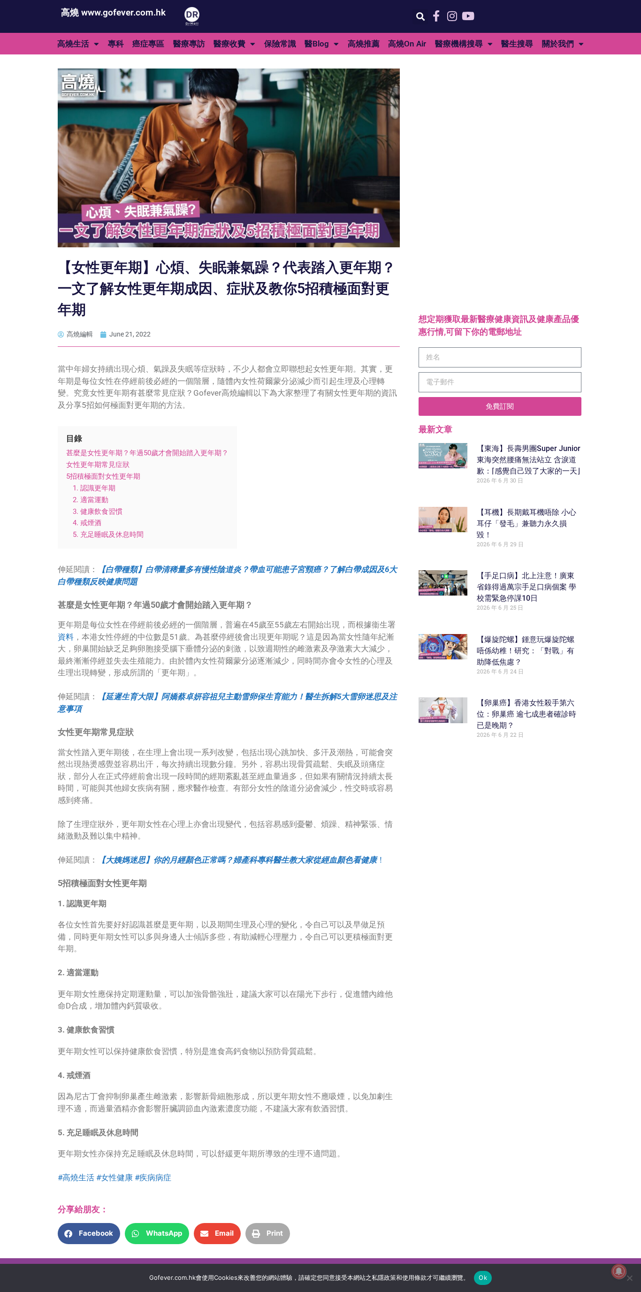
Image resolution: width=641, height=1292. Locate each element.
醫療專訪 (189, 43)
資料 (66, 637)
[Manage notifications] (618, 1271)
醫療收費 (229, 43)
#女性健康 (114, 1177)
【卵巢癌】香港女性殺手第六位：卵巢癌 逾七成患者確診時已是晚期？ (526, 714)
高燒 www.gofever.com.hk (113, 12)
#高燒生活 (76, 1177)
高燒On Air (407, 43)
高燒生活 (73, 43)
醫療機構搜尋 (459, 43)
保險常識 (280, 43)
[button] (420, 16)
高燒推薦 (364, 43)
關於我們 (558, 43)
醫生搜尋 (517, 43)
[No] (629, 1278)
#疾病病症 (153, 1177)
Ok (483, 1277)
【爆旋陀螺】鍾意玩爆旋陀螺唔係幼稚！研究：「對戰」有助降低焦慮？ (525, 650)
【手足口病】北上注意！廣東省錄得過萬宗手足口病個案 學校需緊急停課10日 (526, 587)
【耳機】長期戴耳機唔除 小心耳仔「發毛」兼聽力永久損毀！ (526, 523)
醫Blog (317, 43)
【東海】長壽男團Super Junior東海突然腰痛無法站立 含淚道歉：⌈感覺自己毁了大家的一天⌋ (528, 459)
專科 (116, 43)
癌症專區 (148, 43)
